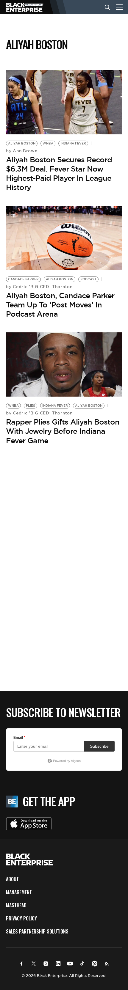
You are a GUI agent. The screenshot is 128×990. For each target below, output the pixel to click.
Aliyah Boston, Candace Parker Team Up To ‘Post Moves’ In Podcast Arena (60, 305)
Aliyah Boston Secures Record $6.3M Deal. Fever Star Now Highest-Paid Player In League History (59, 173)
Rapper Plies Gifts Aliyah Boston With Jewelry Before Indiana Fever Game (62, 431)
